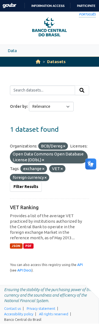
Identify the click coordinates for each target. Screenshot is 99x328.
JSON (16, 246)
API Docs (24, 270)
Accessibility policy (18, 314)
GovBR (9, 5)
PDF (28, 246)
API (80, 265)
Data (12, 50)
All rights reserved (53, 314)
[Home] (38, 61)
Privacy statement (41, 308)
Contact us (12, 308)
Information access (48, 6)
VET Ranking (24, 207)
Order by (18, 106)
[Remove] (64, 146)
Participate (86, 6)
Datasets (56, 61)
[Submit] (82, 90)
